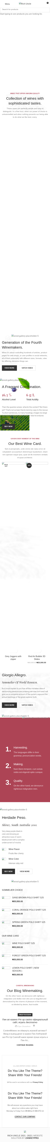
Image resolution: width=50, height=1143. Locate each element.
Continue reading (25, 1045)
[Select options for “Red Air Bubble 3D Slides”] (34, 650)
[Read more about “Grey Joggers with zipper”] (11, 650)
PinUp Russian (25, 1015)
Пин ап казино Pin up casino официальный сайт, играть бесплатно (25, 1021)
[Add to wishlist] (15, 650)
